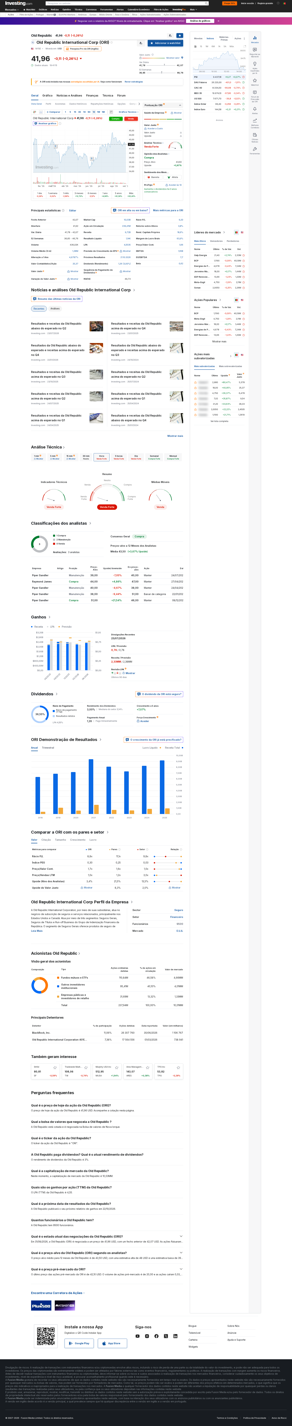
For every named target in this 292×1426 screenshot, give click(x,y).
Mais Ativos (200, 241)
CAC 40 (198, 88)
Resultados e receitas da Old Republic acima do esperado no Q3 (56, 374)
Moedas (198, 38)
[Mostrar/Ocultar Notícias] (111, 112)
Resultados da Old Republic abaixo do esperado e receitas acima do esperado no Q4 (57, 350)
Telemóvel (194, 1332)
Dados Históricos (78, 104)
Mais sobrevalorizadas (230, 366)
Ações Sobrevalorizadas (175, 15)
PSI (195, 77)
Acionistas (60, 104)
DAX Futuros (200, 82)
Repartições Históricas (102, 104)
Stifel (36, 1067)
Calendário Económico (139, 9)
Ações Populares (205, 300)
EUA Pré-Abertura (67, 15)
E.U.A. (180, 930)
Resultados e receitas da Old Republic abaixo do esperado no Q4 (136, 418)
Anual (34, 747)
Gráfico (47, 95)
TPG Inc (161, 1067)
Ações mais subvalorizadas (204, 356)
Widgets (193, 1346)
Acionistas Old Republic (54, 953)
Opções (121, 104)
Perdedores (233, 241)
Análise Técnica (46, 447)
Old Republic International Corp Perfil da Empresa (79, 901)
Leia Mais (37, 930)
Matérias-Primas (224, 38)
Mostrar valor (172, 58)
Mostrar (88, 887)
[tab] (38, 457)
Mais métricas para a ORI (168, 210)
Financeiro (176, 917)
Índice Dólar (200, 104)
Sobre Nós (233, 1325)
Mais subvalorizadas (204, 366)
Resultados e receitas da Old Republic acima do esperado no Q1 (136, 396)
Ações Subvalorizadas (150, 15)
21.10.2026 (125, 257)
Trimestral (48, 747)
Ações (11, 15)
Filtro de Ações (161, 9)
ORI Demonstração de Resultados (64, 739)
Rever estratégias (134, 81)
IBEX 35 (198, 93)
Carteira (193, 1339)
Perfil (48, 104)
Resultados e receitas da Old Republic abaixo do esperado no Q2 (56, 326)
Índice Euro (199, 109)
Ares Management (135, 1067)
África (134, 15)
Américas (82, 15)
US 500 (197, 98)
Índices (210, 38)
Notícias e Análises (69, 95)
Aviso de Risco (279, 1418)
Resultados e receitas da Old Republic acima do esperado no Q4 (136, 326)
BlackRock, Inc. (41, 1032)
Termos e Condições (227, 1418)
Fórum (121, 95)
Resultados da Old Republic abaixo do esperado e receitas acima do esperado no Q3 (138, 350)
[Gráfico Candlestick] (34, 112)
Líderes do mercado (207, 232)
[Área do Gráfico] (41, 112)
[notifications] (278, 3)
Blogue (193, 1325)
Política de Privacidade (254, 1418)
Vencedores (216, 241)
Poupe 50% (229, 3)
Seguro (178, 910)
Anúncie (231, 1332)
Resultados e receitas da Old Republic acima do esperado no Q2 (136, 374)
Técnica (107, 95)
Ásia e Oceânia (122, 15)
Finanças (92, 95)
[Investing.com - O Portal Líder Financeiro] (18, 3)
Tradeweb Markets (74, 1067)
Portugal (40, 15)
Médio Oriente (105, 15)
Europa (93, 15)
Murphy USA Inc (103, 1067)
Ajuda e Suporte (236, 1339)
